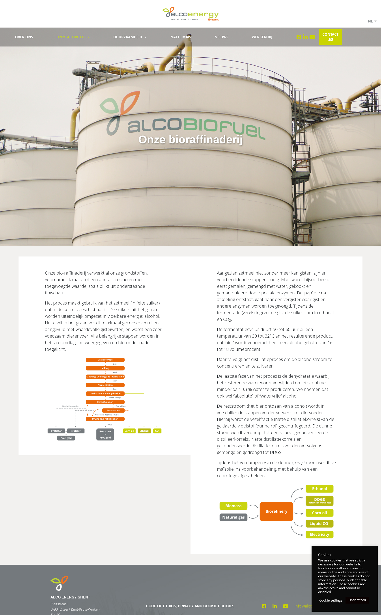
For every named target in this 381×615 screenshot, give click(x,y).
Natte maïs (180, 37)
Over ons (24, 37)
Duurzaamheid (127, 37)
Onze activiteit (70, 37)
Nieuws (221, 37)
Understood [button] (357, 600)
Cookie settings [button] (330, 600)
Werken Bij (262, 37)
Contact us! (330, 37)
